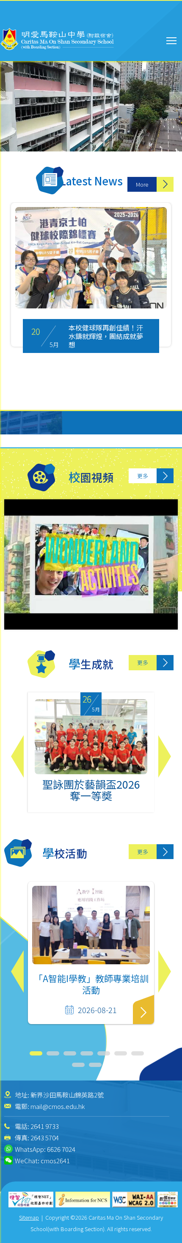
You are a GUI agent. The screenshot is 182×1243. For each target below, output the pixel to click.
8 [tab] (78, 1065)
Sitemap (29, 1217)
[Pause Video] (8, 123)
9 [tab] (95, 1065)
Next (164, 756)
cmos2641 (55, 1160)
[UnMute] (21, 123)
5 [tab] (103, 1053)
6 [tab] (120, 1053)
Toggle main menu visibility (171, 40)
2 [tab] (53, 1053)
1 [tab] (36, 1053)
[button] (175, 98)
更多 (142, 476)
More (142, 184)
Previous (17, 756)
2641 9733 (44, 1126)
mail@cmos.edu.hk (57, 1106)
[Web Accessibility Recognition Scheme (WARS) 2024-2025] (167, 1199)
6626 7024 (61, 1149)
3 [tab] (69, 1053)
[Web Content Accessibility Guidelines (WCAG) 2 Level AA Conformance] (134, 1199)
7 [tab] (137, 1053)
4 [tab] (86, 1053)
